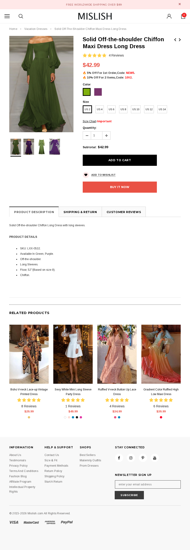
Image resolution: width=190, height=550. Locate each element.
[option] (41, 84)
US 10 (135, 109)
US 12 (149, 109)
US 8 (123, 109)
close (180, 4)
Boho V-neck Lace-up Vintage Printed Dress (29, 392)
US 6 (111, 109)
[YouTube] (155, 458)
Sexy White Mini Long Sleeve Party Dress (73, 392)
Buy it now (119, 187)
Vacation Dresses (35, 29)
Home (13, 29)
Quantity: (90, 127)
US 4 (99, 109)
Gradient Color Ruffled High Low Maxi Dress (161, 392)
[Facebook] (119, 458)
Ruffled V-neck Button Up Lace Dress (117, 392)
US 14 (162, 109)
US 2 (87, 109)
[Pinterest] (143, 458)
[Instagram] (131, 458)
